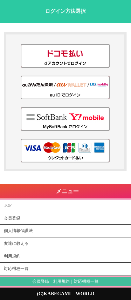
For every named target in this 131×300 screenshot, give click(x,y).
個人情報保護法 (18, 231)
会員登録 (12, 218)
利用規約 (12, 256)
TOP (7, 205)
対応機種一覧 (16, 268)
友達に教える (16, 243)
